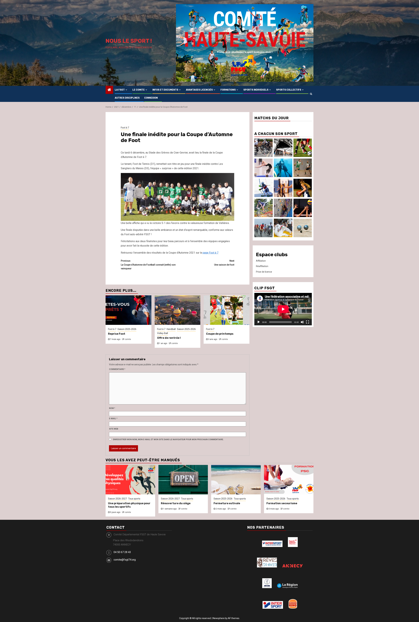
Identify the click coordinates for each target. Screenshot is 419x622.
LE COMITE (138, 89)
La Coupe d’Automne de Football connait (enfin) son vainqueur (148, 264)
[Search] (311, 94)
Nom (112, 408)
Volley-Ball (162, 333)
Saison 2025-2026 (127, 329)
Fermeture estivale (227, 503)
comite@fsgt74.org (125, 559)
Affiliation (261, 260)
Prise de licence (264, 271)
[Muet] (302, 322)
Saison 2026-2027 (117, 498)
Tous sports (134, 498)
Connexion (151, 97)
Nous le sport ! (129, 41)
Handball (171, 329)
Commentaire (117, 369)
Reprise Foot (116, 333)
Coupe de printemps (219, 333)
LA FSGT (120, 89)
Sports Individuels (255, 89)
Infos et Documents (165, 89)
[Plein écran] (307, 322)
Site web (113, 429)
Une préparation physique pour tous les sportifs (129, 505)
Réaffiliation (262, 266)
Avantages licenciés (199, 89)
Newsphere (219, 618)
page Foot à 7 (210, 252)
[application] (283, 309)
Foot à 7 (125, 127)
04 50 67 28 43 (122, 552)
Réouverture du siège (176, 503)
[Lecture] (258, 322)
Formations (228, 89)
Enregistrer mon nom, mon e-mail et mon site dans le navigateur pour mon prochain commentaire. (168, 439)
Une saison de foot (224, 262)
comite (128, 339)
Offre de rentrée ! (169, 337)
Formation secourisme (281, 503)
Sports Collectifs (288, 89)
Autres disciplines (127, 97)
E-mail (113, 418)
